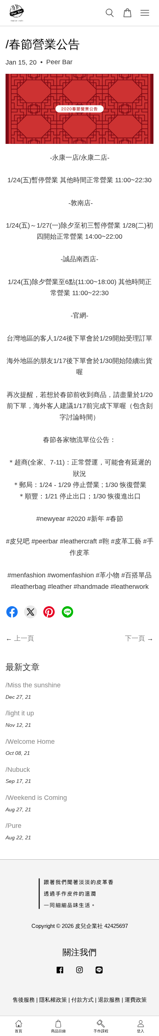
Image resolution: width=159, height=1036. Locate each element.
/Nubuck (18, 769)
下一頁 (135, 638)
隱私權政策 (53, 1000)
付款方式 (82, 1000)
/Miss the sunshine (33, 685)
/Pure (13, 825)
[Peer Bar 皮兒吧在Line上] (99, 973)
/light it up (20, 713)
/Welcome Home (30, 741)
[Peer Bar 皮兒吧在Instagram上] (79, 973)
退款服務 (109, 1000)
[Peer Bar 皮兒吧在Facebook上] (60, 973)
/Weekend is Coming (36, 797)
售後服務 (24, 1000)
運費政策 (136, 1000)
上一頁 (24, 638)
